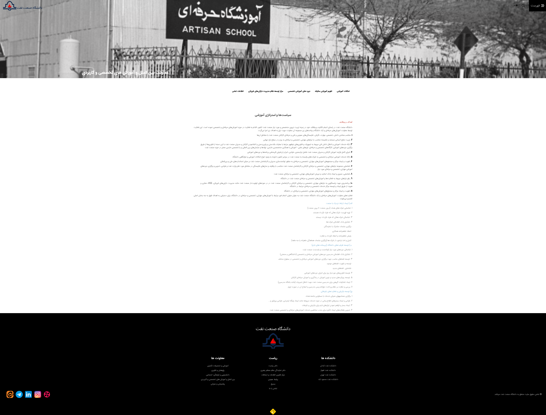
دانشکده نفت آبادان (328, 366)
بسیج (273, 384)
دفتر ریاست (273, 366)
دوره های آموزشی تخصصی (299, 91)
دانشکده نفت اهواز (328, 370)
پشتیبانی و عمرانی (218, 384)
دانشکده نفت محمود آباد (328, 379)
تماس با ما (273, 388)
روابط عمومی (273, 379)
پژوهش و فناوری (217, 370)
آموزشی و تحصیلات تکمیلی (217, 366)
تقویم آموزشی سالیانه (323, 91)
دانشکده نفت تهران (328, 375)
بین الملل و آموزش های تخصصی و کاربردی (218, 379)
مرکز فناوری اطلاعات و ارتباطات (273, 375)
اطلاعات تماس (238, 91)
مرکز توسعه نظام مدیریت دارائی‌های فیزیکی (265, 91)
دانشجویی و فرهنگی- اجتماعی (217, 375)
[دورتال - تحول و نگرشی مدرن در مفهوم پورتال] (273, 411)
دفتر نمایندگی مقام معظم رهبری (273, 370)
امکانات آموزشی (343, 91)
